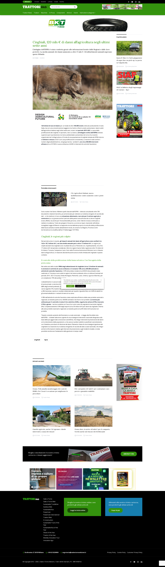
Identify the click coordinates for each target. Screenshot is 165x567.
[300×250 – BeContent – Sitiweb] (69, 479)
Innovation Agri (48, 540)
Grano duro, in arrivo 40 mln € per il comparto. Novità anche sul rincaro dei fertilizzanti (92, 430)
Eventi (76, 13)
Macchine (44, 13)
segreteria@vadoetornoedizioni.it (74, 552)
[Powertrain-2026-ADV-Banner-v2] (42, 479)
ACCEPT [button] (70, 286)
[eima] (72, 117)
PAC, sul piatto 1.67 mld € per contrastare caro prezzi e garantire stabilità (92, 390)
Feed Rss (62, 1)
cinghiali (37, 340)
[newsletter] (96, 479)
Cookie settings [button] (80, 286)
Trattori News (27, 13)
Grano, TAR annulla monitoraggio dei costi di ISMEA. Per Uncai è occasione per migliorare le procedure (50, 391)
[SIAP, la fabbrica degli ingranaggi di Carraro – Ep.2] (129, 77)
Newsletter (43, 1)
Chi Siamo (36, 1)
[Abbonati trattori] (122, 479)
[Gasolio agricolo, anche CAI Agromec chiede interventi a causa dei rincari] (51, 416)
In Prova (52, 13)
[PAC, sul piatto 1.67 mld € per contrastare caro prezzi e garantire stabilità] (93, 375)
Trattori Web (47, 517)
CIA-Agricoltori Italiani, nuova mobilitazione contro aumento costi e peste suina (87, 195)
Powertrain (47, 512)
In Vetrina (129, 66)
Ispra (46, 340)
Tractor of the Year (49, 535)
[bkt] (82, 23)
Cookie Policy (121, 552)
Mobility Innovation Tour (51, 538)
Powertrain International (51, 515)
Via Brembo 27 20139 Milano (34, 552)
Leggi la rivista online (77, 510)
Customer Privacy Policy (134, 552)
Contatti (56, 1)
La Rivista (50, 1)
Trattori (36, 13)
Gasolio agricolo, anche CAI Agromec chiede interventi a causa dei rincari (49, 430)
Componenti (61, 13)
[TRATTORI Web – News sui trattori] (35, 6)
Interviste (134, 93)
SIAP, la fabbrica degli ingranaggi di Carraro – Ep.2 (129, 88)
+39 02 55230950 (52, 552)
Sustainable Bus (48, 509)
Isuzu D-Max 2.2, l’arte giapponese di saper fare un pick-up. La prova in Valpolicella (129, 60)
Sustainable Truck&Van (50, 504)
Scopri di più (115, 510)
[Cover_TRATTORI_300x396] (129, 121)
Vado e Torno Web (49, 502)
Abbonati (27, 1)
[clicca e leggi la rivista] (122, 6)
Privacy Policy (111, 552)
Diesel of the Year (49, 533)
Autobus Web (47, 507)
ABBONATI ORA (128, 454)
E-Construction (48, 520)
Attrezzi (69, 13)
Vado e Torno (47, 499)
